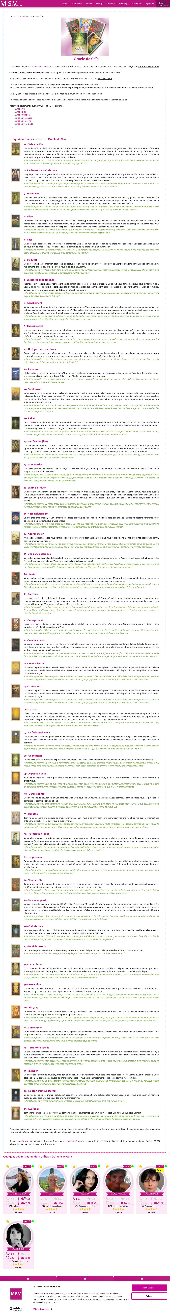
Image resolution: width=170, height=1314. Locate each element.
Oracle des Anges (24, 118)
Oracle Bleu (21, 112)
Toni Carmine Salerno (43, 66)
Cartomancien (137, 4)
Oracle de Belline (23, 121)
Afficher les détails (41, 1309)
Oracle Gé (20, 109)
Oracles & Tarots (24, 16)
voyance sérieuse (75, 1141)
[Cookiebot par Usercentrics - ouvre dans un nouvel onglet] (16, 1309)
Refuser (149, 1296)
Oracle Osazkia (23, 115)
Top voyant (27, 1141)
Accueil (13, 16)
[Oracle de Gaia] (11, 4)
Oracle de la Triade (24, 124)
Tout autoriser (149, 1288)
